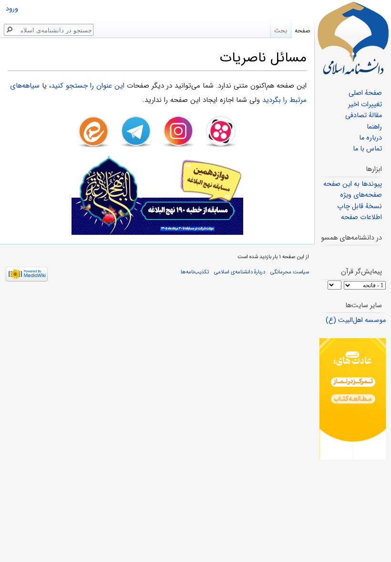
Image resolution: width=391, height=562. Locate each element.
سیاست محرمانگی (289, 272)
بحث (280, 31)
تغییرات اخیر (365, 104)
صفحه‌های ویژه (361, 195)
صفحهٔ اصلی (365, 93)
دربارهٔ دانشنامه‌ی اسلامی (239, 272)
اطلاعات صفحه (361, 217)
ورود (12, 8)
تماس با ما (367, 148)
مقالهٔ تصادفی (363, 115)
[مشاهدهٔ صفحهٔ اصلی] (353, 38)
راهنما (374, 126)
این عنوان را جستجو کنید (87, 85)
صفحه (302, 31)
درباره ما (370, 137)
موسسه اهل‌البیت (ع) (356, 320)
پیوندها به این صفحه (352, 184)
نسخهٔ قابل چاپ (359, 206)
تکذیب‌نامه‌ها (195, 272)
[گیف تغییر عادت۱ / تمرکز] (352, 399)
